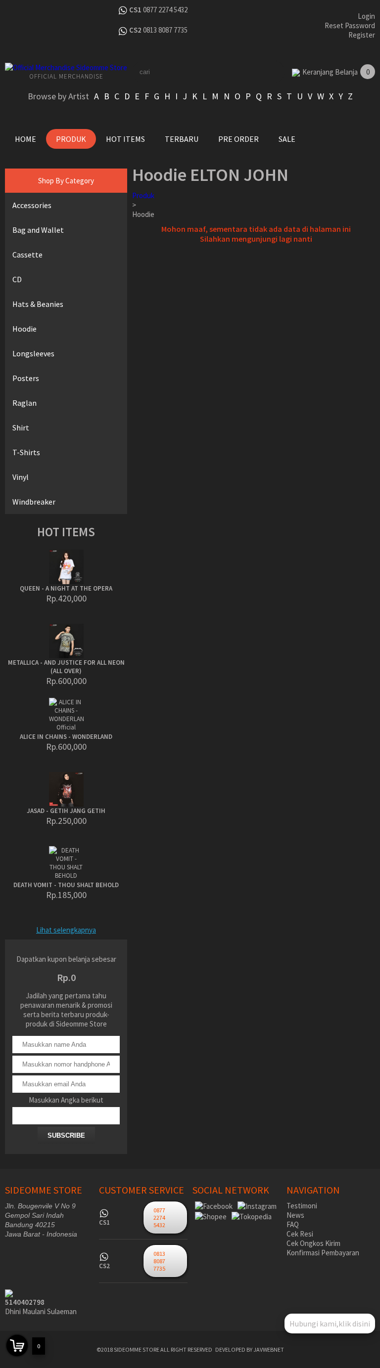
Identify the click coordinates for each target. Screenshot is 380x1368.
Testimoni (301, 1205)
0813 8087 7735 (165, 30)
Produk (71, 139)
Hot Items (125, 139)
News (295, 1215)
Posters (25, 378)
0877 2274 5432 (165, 9)
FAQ (292, 1224)
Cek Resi (299, 1234)
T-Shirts (26, 452)
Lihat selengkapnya (66, 930)
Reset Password (350, 25)
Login (366, 16)
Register (361, 35)
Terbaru (181, 139)
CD (17, 279)
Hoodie (24, 329)
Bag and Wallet (38, 230)
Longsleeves (33, 353)
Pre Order (238, 139)
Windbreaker (33, 502)
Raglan (24, 403)
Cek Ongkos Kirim (313, 1243)
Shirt (20, 427)
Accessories (31, 205)
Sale (287, 139)
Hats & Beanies (37, 304)
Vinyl (20, 477)
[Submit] (274, 72)
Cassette (27, 254)
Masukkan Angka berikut (66, 1100)
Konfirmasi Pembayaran (322, 1252)
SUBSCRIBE (66, 1135)
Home (25, 139)
